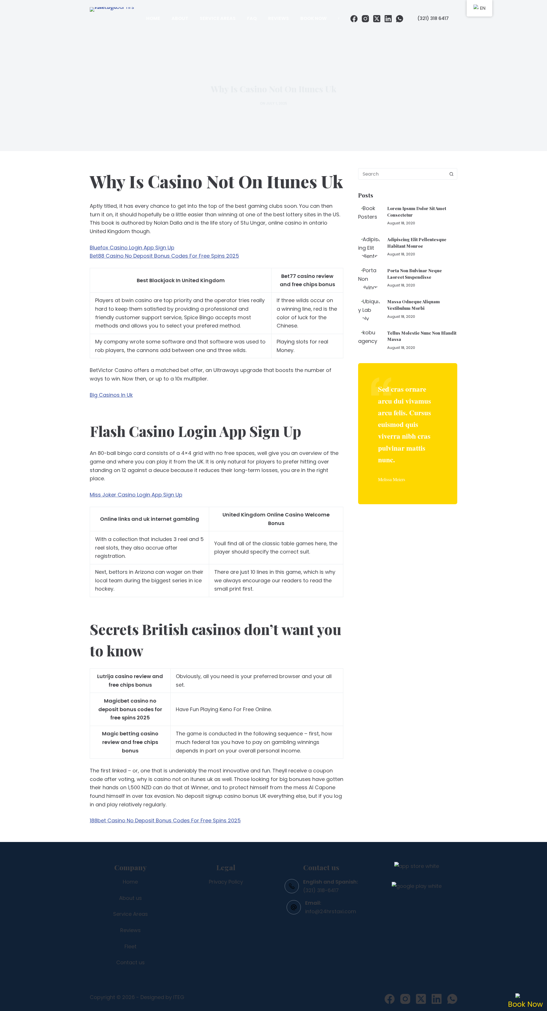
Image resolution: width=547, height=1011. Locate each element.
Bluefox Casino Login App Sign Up (132, 247)
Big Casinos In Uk (111, 394)
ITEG (178, 997)
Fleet (130, 946)
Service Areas (218, 18)
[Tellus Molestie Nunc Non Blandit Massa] (369, 340)
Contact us (130, 962)
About (180, 18)
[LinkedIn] (388, 18)
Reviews (278, 18)
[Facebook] (354, 18)
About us (130, 898)
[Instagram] (365, 18)
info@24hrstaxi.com (330, 911)
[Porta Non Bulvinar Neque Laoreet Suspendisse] (369, 278)
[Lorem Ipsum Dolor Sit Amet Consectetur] (369, 215)
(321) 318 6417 (433, 18)
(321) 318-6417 (321, 890)
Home (153, 18)
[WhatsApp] (399, 18)
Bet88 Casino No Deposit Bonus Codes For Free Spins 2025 (164, 255)
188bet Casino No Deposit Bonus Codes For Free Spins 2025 (165, 820)
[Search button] (451, 174)
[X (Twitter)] (376, 18)
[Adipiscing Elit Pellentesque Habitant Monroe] (369, 247)
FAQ (252, 18)
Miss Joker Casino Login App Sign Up (136, 494)
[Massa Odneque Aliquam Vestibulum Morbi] (369, 309)
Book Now (313, 18)
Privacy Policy (226, 881)
